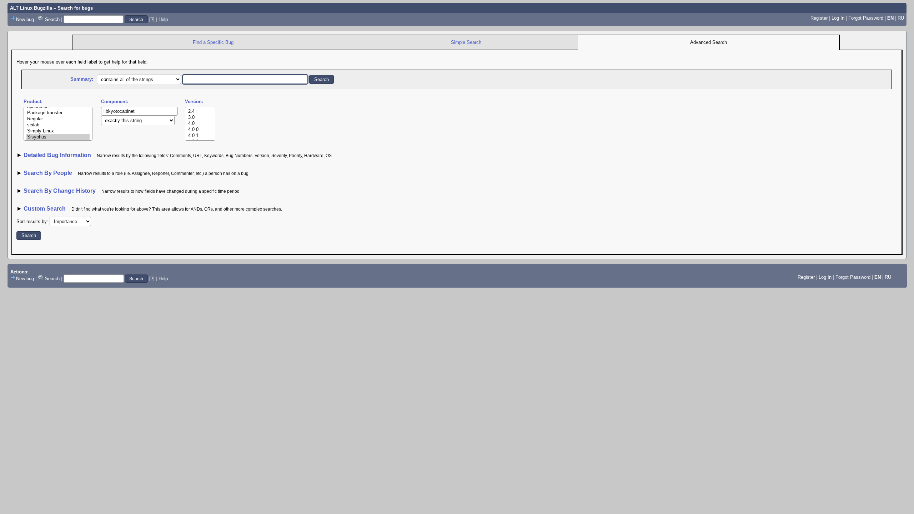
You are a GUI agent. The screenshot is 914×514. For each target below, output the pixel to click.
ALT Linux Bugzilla (31, 8)
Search (52, 19)
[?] (152, 19)
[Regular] (58, 119)
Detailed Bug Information (58, 155)
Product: (33, 101)
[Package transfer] (58, 113)
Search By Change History (60, 191)
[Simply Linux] (58, 131)
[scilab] (58, 125)
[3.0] (199, 118)
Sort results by (31, 221)
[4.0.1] (199, 136)
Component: (114, 101)
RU (901, 18)
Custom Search (45, 209)
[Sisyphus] (58, 137)
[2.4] (199, 112)
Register (819, 18)
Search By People (48, 173)
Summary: (81, 79)
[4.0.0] (199, 130)
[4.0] (199, 124)
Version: (194, 101)
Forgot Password (865, 18)
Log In (838, 18)
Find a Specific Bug (213, 42)
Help (163, 19)
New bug (25, 19)
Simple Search (466, 42)
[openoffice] (58, 107)
